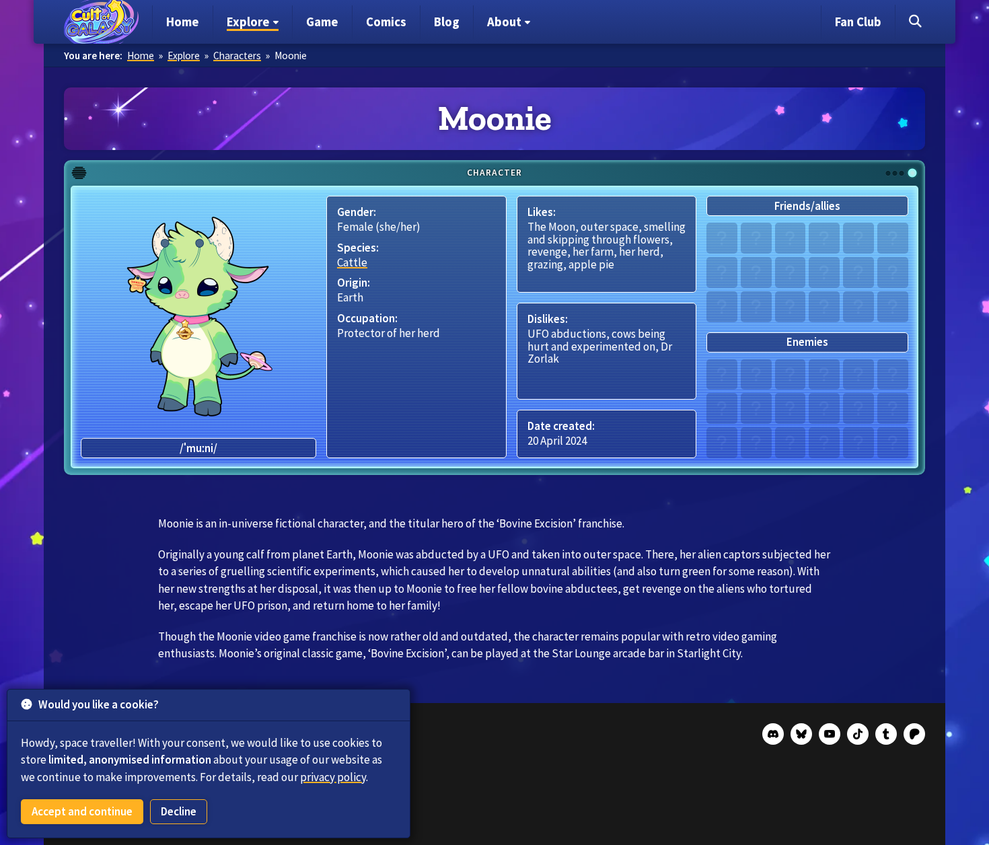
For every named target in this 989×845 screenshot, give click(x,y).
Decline (178, 811)
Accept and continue (82, 811)
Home (140, 55)
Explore (184, 55)
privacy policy (333, 777)
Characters (237, 55)
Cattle (352, 262)
